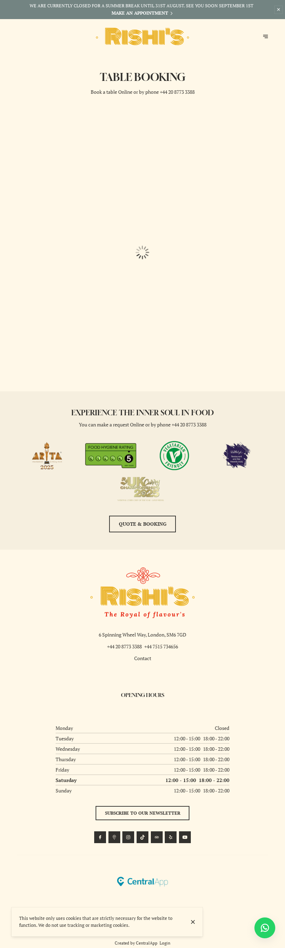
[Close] (193, 922)
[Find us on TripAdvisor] (157, 837)
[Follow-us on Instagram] (128, 837)
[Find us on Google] (114, 837)
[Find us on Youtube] (185, 837)
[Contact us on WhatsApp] (264, 927)
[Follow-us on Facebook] (100, 837)
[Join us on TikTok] (142, 837)
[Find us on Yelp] (171, 837)
